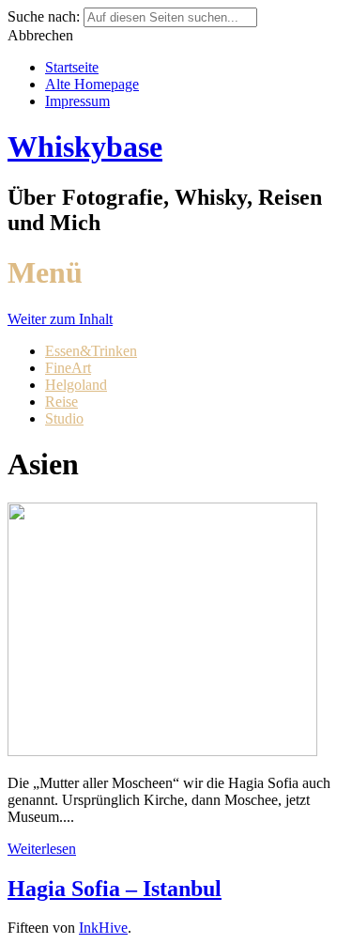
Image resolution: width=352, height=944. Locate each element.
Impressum (77, 101)
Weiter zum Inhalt (60, 319)
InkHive (103, 928)
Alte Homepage (92, 84)
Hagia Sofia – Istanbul (115, 888)
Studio (64, 418)
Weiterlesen (42, 849)
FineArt (68, 368)
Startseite (72, 67)
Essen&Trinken (91, 351)
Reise (61, 402)
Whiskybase (85, 146)
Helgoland (76, 385)
